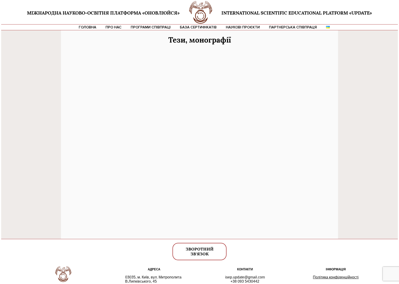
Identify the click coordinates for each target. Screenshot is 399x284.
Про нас (113, 27)
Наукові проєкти (243, 27)
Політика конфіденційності (336, 277)
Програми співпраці (151, 27)
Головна (87, 27)
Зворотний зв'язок (200, 251)
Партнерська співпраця (293, 27)
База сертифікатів (198, 27)
